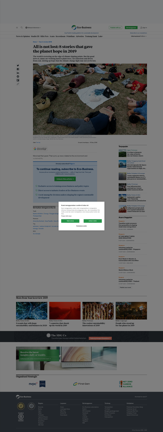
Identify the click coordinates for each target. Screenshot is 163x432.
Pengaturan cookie (81, 226)
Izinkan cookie (93, 221)
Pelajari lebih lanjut (66, 216)
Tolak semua (70, 221)
